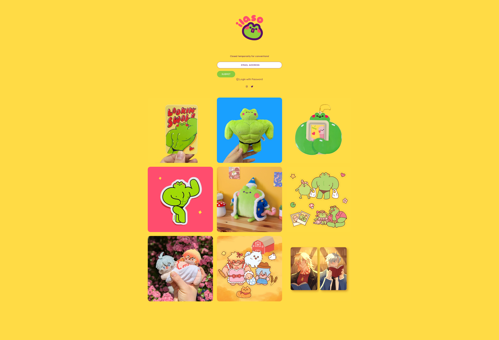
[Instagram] (246, 87)
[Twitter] (252, 87)
